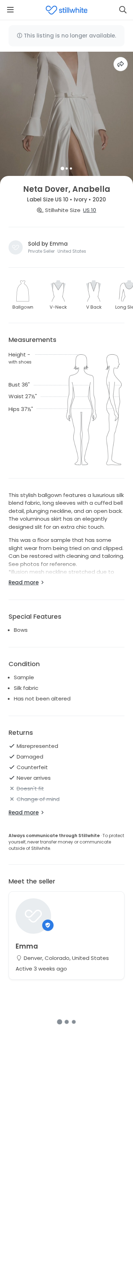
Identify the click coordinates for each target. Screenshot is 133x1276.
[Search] (123, 10)
